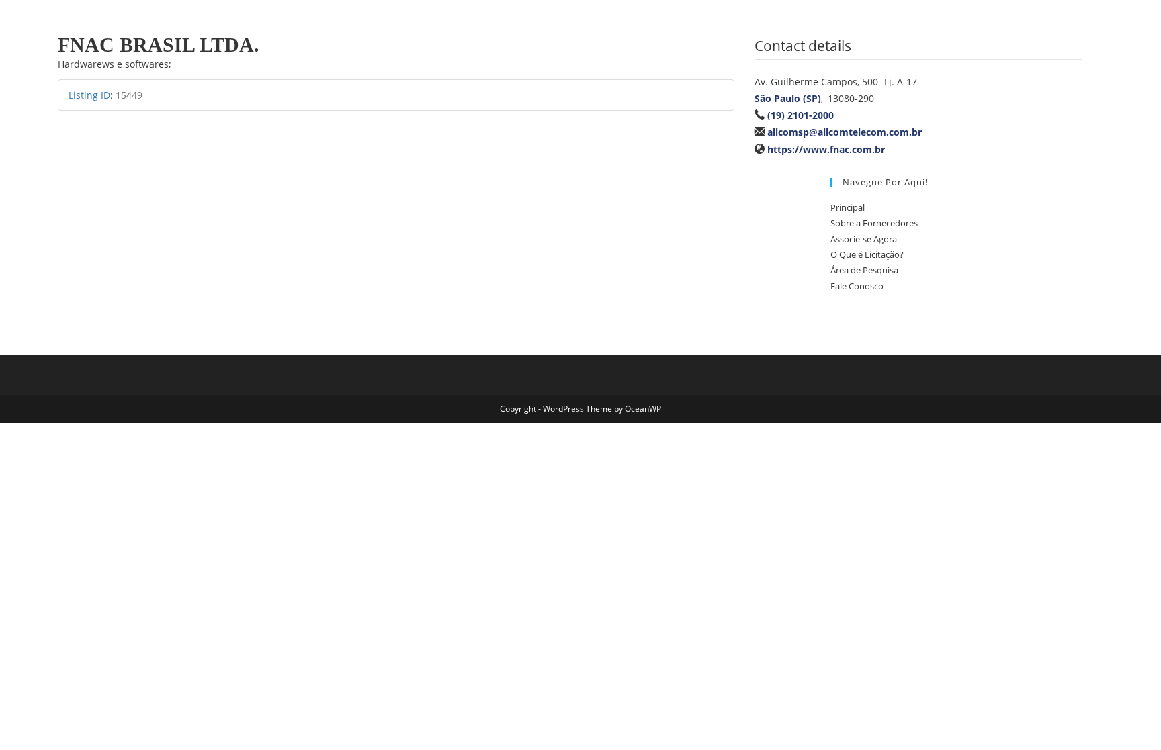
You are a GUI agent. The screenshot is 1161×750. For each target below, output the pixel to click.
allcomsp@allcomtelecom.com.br (844, 132)
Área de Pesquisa (864, 270)
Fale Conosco (857, 286)
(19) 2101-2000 (800, 115)
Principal (847, 207)
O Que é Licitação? (867, 254)
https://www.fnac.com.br (826, 149)
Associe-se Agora (863, 239)
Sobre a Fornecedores (874, 223)
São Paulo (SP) (788, 98)
